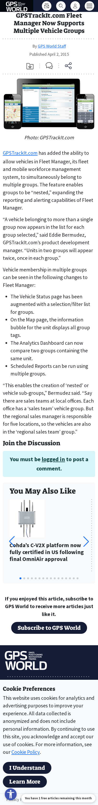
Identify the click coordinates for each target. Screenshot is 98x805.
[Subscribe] (46, 6)
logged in (53, 459)
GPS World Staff (52, 46)
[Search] (61, 6)
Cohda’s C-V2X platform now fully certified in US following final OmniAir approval (47, 552)
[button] (86, 541)
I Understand (27, 768)
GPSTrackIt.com (20, 153)
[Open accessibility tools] (11, 794)
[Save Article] (30, 66)
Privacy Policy (18, 799)
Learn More (24, 781)
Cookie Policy (25, 752)
